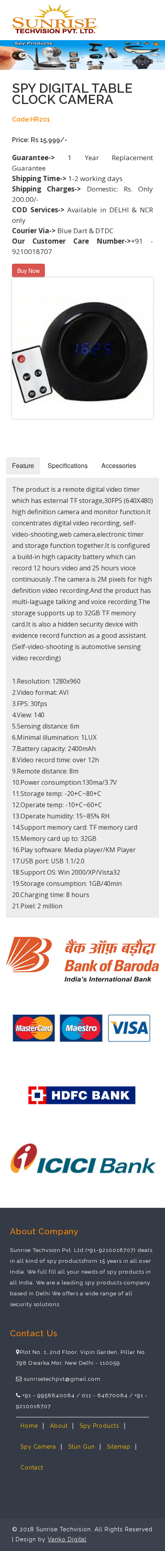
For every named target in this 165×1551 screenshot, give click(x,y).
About (59, 1426)
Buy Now (28, 271)
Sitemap (119, 1446)
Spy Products (99, 1426)
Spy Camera (38, 1446)
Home (29, 1426)
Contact (31, 1467)
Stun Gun (81, 1446)
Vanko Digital (67, 1539)
